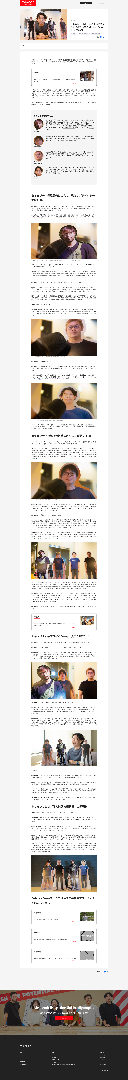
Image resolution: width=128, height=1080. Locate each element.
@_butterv (49, 158)
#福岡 (22, 46)
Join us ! (64, 1018)
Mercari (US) (54, 1057)
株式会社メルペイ (55, 1055)
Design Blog (102, 1057)
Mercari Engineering (104, 1055)
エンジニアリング (74, 33)
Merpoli (101, 1059)
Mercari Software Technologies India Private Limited (63, 1064)
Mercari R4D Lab (103, 1062)
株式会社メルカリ (23, 1055)
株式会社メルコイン (56, 1062)
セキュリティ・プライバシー (84, 33)
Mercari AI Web (103, 1064)
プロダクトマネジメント (95, 33)
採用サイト (86, 3)
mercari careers (23, 1064)
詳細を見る (74, 83)
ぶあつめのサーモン (69, 128)
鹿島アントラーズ (55, 1059)
